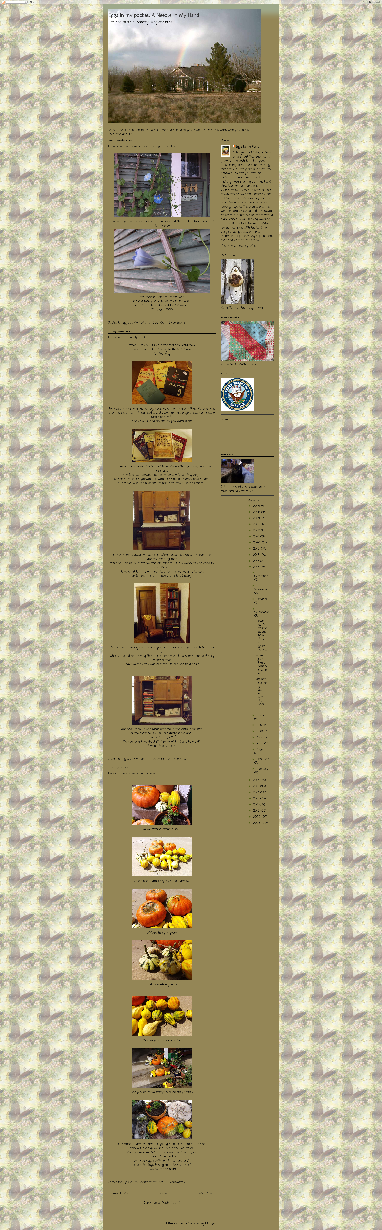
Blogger (210, 1223)
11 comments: (176, 1182)
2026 (257, 506)
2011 (256, 804)
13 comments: (177, 759)
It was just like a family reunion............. (131, 337)
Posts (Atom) (171, 1202)
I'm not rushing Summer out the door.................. (261, 693)
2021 (256, 536)
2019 (257, 548)
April (260, 743)
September (261, 612)
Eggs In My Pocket (248, 147)
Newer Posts (119, 1193)
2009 (257, 817)
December (261, 576)
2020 (257, 542)
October (262, 599)
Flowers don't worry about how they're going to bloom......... (144, 146)
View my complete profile (238, 245)
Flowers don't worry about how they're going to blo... (261, 635)
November (261, 589)
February (263, 759)
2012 (256, 798)
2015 (256, 780)
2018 (257, 555)
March (261, 749)
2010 (256, 810)
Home (163, 1193)
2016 (257, 567)
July (260, 725)
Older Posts (205, 1193)
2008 (257, 823)
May (260, 737)
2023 (257, 524)
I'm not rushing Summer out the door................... (136, 773)
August (261, 715)
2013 (256, 792)
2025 (257, 512)
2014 (256, 786)
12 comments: (177, 322)
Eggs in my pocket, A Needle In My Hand (153, 15)
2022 (257, 530)
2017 (256, 561)
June (260, 731)
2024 (257, 518)
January (262, 769)
